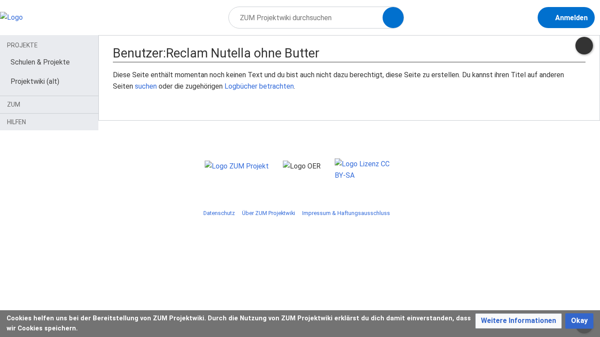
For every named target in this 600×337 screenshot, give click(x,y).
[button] (518, 321)
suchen (146, 86)
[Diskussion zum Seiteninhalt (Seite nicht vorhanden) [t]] (584, 45)
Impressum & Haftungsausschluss (346, 213)
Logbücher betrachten (259, 86)
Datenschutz (219, 213)
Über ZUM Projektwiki (268, 213)
